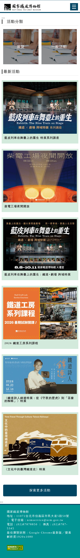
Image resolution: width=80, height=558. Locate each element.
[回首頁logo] (21, 7)
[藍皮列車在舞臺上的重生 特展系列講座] (40, 107)
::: (3, 17)
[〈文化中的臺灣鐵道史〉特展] (40, 439)
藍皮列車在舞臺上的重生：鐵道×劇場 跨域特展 (37, 274)
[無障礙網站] (14, 550)
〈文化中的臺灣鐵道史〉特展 (25, 469)
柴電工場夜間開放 (17, 206)
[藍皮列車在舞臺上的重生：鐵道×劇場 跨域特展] (40, 244)
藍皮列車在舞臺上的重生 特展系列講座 (31, 137)
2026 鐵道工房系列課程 (21, 343)
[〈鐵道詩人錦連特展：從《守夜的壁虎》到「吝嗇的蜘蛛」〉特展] (40, 374)
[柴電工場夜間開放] (40, 176)
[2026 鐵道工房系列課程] (40, 313)
